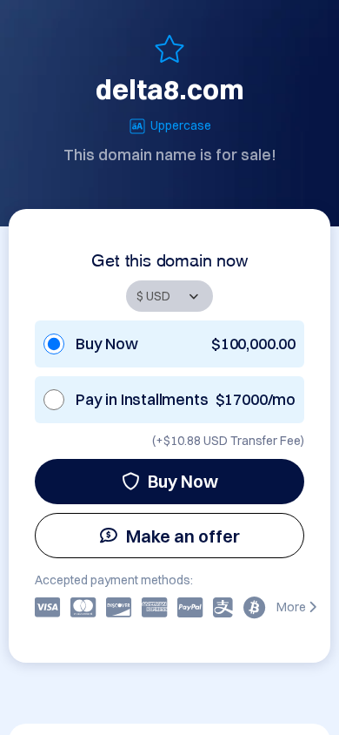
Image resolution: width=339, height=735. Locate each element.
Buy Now (183, 481)
